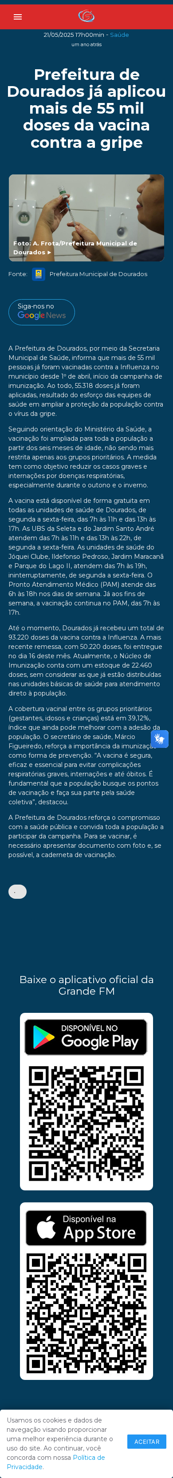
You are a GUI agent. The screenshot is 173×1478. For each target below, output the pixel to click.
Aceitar (147, 1441)
